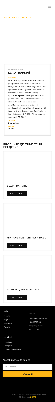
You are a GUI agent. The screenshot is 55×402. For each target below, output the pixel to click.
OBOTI (33, 397)
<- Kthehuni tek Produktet (17, 17)
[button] (49, 7)
